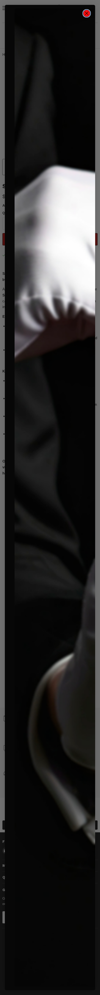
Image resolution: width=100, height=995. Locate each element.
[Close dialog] (86, 13)
